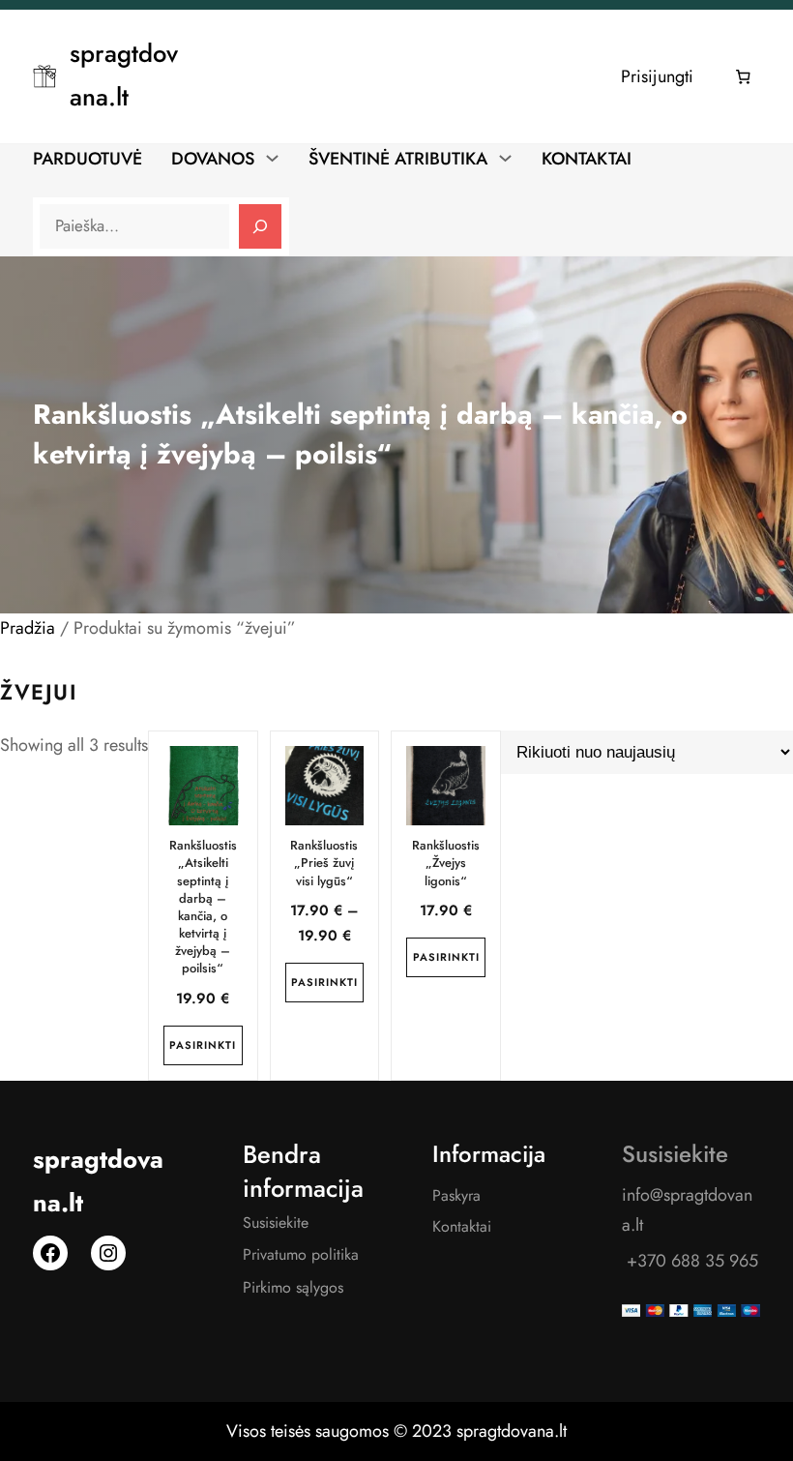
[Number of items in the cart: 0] (743, 76)
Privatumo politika (301, 1254)
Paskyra (456, 1195)
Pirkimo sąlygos (293, 1287)
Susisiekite (275, 1222)
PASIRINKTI (202, 1045)
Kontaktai (461, 1226)
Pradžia (27, 628)
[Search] (260, 226)
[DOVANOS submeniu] (272, 157)
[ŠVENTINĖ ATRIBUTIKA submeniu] (505, 157)
